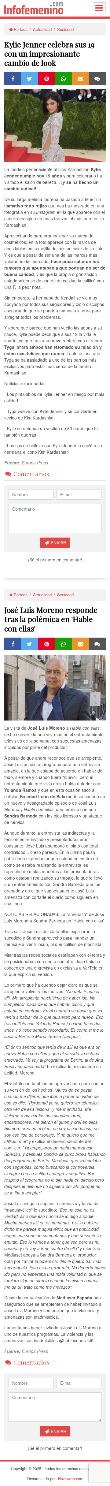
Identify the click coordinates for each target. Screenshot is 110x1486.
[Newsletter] (80, 78)
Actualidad (42, 29)
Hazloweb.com (70, 1478)
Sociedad (65, 29)
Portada (21, 29)
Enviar (58, 542)
